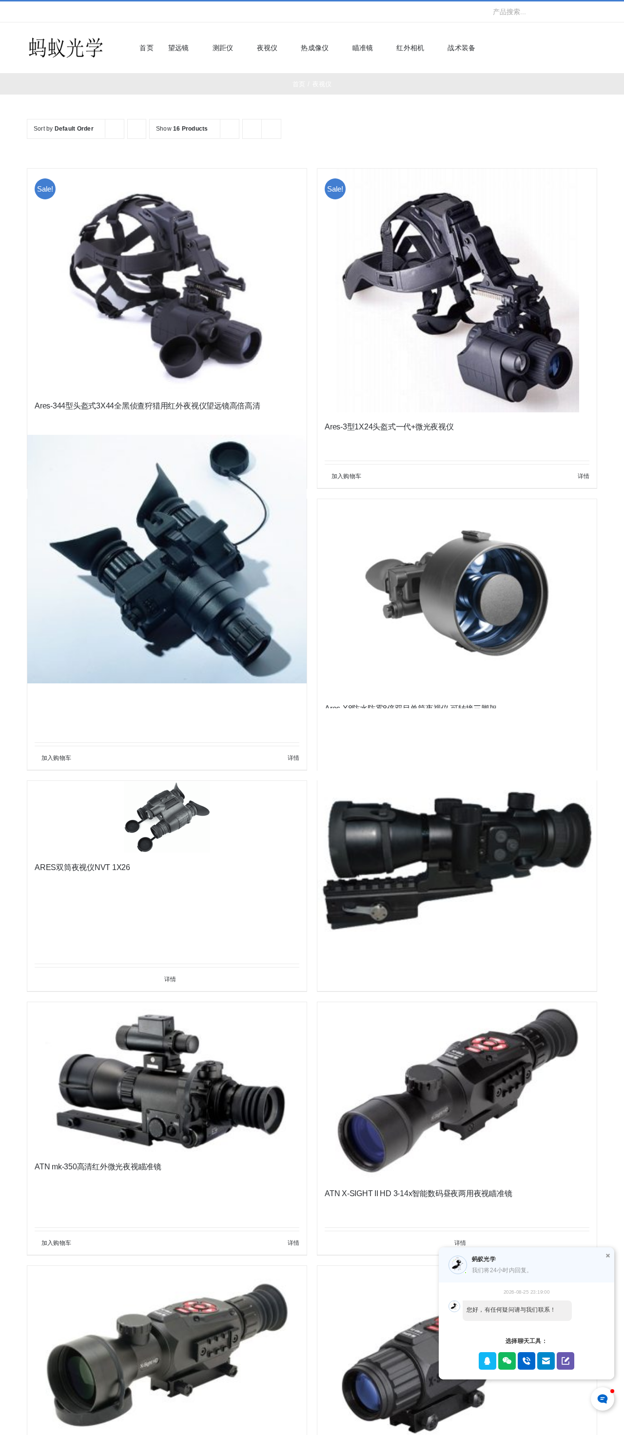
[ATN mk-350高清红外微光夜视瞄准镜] (167, 1077)
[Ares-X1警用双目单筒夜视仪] (167, 559)
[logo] (66, 38)
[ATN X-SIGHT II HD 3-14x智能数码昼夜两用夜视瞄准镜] (457, 1090)
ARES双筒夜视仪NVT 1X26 (82, 867)
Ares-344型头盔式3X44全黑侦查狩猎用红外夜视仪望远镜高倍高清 (147, 406)
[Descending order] (136, 129)
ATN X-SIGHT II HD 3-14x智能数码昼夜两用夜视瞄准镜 (418, 1193)
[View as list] (271, 128)
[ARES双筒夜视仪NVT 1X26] (167, 817)
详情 (583, 476)
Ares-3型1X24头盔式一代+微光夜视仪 (389, 427)
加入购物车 (346, 476)
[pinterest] (93, 12)
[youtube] (77, 12)
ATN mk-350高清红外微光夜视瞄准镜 (98, 1167)
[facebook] (30, 12)
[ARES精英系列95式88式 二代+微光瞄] (457, 848)
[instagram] (61, 12)
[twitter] (45, 12)
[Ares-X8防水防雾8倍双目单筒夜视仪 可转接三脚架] (457, 596)
